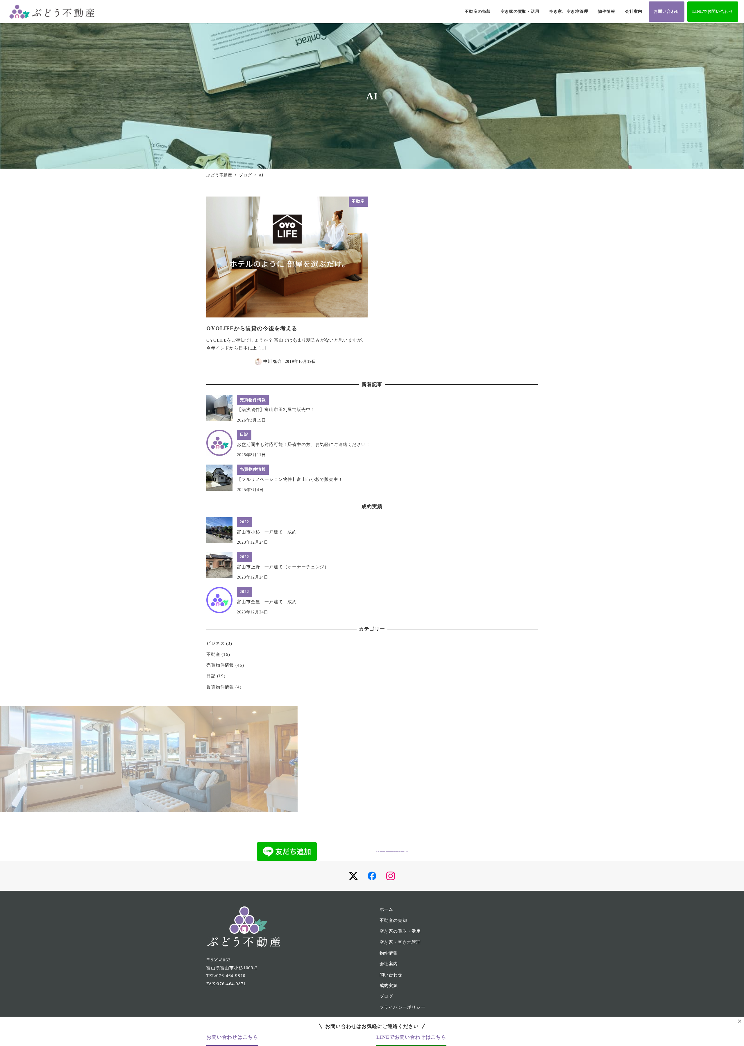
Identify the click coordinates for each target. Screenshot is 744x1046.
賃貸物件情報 (220, 687)
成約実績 (389, 985)
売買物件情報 (220, 665)
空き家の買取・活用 (400, 931)
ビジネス (215, 643)
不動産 (213, 654)
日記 (211, 676)
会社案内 (389, 963)
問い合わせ (391, 974)
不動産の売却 (393, 920)
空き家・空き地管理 (400, 942)
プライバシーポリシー (403, 1007)
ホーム (387, 909)
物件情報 (389, 953)
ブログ (387, 996)
